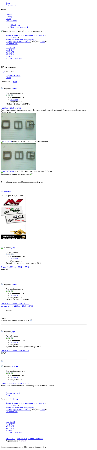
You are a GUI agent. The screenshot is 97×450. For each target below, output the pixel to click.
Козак (42, 42)
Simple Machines (35, 439)
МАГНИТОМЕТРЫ (14, 58)
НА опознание (6, 191)
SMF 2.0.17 (10, 439)
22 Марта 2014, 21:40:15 (15, 384)
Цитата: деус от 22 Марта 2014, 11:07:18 (17, 306)
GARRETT (10, 50)
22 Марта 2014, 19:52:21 (15, 304)
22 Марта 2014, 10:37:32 (11, 108)
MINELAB (10, 52)
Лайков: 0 (14, 100)
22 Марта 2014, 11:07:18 (15, 267)
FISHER (9, 56)
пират (3, 72)
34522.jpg (8, 141)
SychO (23, 441)
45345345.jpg (9, 171)
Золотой (14, 366)
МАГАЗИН (10, 48)
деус (13, 248)
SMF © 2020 (22, 439)
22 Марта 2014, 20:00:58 (15, 351)
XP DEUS (10, 54)
